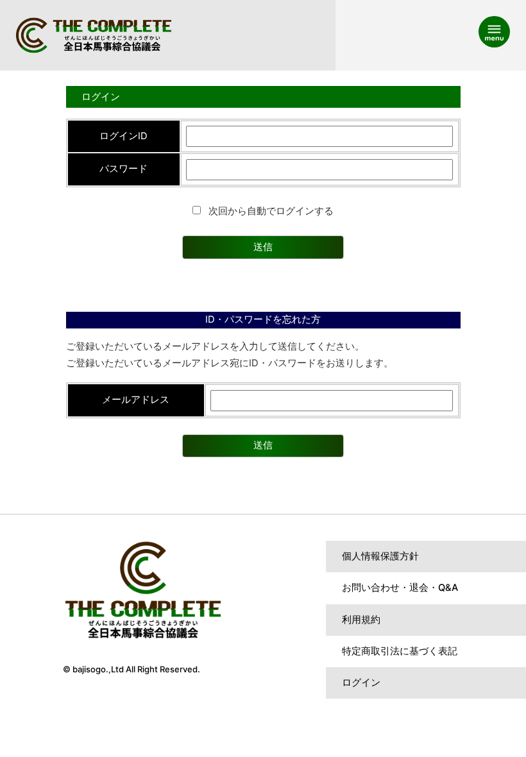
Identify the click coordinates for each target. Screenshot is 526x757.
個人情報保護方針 (380, 556)
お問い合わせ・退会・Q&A (400, 587)
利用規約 (361, 619)
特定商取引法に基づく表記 (399, 651)
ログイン (361, 682)
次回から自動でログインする (270, 211)
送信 (263, 247)
